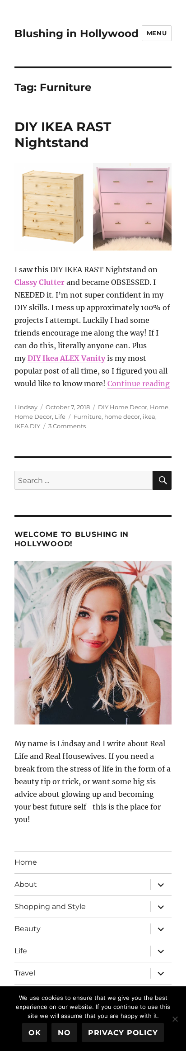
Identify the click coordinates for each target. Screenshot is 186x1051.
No (64, 1032)
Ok (34, 1032)
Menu (157, 33)
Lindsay (25, 407)
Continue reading (138, 383)
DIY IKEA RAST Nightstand (62, 134)
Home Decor (33, 416)
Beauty (27, 928)
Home (159, 407)
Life (60, 416)
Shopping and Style (50, 906)
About (25, 884)
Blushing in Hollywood (76, 33)
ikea (149, 416)
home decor (122, 416)
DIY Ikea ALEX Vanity (66, 358)
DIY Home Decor (122, 407)
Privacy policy (123, 1032)
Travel (24, 973)
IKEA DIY (27, 426)
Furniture (88, 416)
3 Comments (67, 426)
